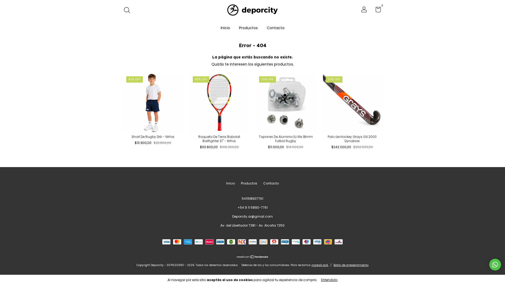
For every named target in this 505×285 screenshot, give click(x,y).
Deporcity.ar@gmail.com (252, 216)
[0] (376, 11)
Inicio (225, 28)
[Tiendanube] (252, 257)
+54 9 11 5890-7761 (253, 207)
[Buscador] (129, 10)
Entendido (329, 280)
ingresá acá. (320, 265)
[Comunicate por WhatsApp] (495, 265)
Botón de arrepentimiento (351, 265)
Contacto (276, 28)
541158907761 (252, 198)
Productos (248, 28)
